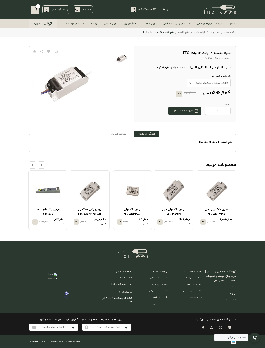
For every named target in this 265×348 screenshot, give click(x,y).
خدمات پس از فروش (192, 290)
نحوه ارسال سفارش (158, 290)
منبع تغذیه (183, 32)
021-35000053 (125, 277)
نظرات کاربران (118, 134)
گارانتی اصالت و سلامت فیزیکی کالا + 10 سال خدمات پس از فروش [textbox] (208, 83)
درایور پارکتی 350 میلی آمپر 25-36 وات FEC (89, 212)
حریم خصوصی (195, 297)
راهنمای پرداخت (159, 284)
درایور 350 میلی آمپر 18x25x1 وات (173, 212)
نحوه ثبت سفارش (158, 277)
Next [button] (41, 165)
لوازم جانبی (199, 32)
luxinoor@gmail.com (121, 284)
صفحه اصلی (230, 32)
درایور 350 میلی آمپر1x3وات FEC (132, 212)
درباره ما (232, 293)
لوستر (233, 23)
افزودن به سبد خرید (182, 110)
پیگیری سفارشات (194, 277)
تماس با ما (231, 299)
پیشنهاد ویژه (40, 23)
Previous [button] (32, 165)
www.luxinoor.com (37, 341)
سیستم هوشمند (75, 23)
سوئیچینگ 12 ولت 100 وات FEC (48, 212)
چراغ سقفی (149, 23)
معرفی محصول (146, 134)
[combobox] (209, 83)
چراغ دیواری (130, 23)
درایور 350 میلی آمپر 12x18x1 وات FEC (216, 212)
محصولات (214, 32)
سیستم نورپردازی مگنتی (176, 23)
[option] (217, 200)
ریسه (94, 23)
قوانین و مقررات (159, 297)
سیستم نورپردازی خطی (209, 23)
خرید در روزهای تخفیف (156, 303)
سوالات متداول (194, 284)
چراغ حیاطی (110, 23)
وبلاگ (165, 9)
